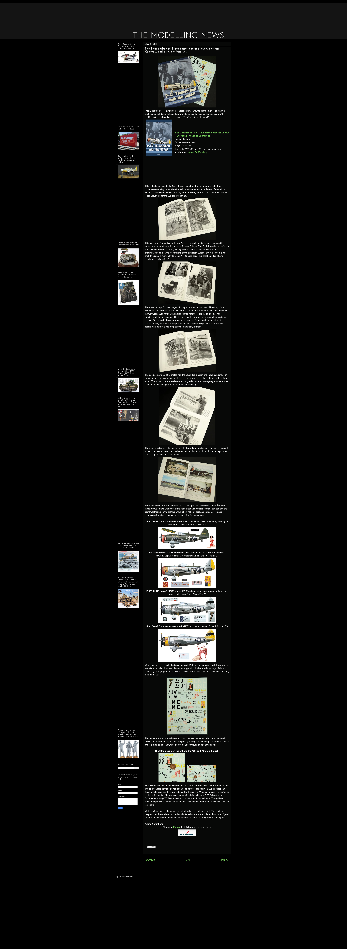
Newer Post (150, 860)
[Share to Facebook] (153, 847)
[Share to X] (151, 847)
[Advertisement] (170, 15)
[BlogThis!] (149, 847)
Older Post (224, 860)
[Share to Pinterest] (155, 847)
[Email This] (148, 847)
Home (187, 860)
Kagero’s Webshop (197, 152)
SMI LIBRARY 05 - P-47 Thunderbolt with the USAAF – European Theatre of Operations (202, 134)
